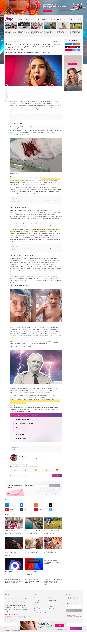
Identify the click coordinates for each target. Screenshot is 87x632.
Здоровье (56, 19)
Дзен (25, 509)
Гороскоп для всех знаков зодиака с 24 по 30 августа (32, 551)
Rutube (54, 505)
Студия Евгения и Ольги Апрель (16, 619)
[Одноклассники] (77, 44)
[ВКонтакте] (72, 44)
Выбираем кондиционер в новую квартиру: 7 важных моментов (32, 581)
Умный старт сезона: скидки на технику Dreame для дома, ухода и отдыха (23, 31)
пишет (56, 341)
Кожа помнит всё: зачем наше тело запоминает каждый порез (62, 31)
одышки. (43, 212)
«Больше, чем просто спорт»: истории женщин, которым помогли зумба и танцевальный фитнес (37, 31)
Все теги (51, 608)
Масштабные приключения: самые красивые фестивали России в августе (75, 31)
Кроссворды (52, 606)
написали (56, 239)
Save (7, 85)
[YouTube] (72, 47)
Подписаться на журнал (11, 614)
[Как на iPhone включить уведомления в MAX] (14, 564)
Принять (76, 629)
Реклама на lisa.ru (67, 92)
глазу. (32, 134)
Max (54, 509)
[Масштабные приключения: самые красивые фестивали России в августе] (76, 25)
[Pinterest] (68, 50)
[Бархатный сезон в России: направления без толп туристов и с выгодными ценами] (50, 25)
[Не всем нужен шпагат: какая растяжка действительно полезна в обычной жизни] (11, 25)
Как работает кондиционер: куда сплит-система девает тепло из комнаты (32, 573)
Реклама (36, 600)
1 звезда (53, 41)
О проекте (36, 598)
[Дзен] (77, 47)
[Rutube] (67, 47)
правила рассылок (41, 491)
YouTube (11, 509)
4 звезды (56, 41)
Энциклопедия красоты (53, 600)
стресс (26, 411)
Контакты (36, 602)
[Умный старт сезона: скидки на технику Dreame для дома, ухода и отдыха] (24, 25)
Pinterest (40, 509)
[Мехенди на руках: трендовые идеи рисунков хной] (53, 543)
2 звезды (54, 41)
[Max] (76, 50)
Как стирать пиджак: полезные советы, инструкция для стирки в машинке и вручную (14, 581)
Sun (40, 266)
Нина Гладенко (9, 41)
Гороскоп (45, 19)
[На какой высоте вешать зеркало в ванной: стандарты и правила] (53, 558)
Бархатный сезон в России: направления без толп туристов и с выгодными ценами (49, 31)
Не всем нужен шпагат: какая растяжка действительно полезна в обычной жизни (10, 31)
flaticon (12, 620)
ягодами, (22, 339)
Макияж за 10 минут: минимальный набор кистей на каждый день (31, 449)
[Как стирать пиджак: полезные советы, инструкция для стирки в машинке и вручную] (14, 577)
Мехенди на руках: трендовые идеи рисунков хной (52, 551)
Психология (37, 19)
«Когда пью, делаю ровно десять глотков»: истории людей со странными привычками (33, 118)
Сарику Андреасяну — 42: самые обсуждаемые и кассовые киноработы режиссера (12, 553)
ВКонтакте (26, 505)
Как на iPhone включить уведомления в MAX (12, 572)
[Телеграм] (67, 44)
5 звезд (58, 41)
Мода (25, 19)
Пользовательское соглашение (39, 607)
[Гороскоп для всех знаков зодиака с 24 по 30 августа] (34, 543)
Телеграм (11, 505)
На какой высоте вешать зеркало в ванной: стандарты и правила (53, 562)
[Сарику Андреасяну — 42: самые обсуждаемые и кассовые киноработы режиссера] (14, 543)
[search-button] (74, 19)
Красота (30, 19)
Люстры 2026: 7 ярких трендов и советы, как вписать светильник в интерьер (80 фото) (53, 582)
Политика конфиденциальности (40, 611)
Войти (79, 19)
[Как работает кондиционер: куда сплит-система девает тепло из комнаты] (34, 564)
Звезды (20, 19)
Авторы (36, 605)
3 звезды (55, 41)
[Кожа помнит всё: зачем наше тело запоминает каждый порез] (63, 25)
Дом (50, 19)
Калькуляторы (53, 604)
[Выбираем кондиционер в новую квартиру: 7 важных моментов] (34, 577)
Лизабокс (63, 19)
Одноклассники (41, 505)
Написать (58, 475)
